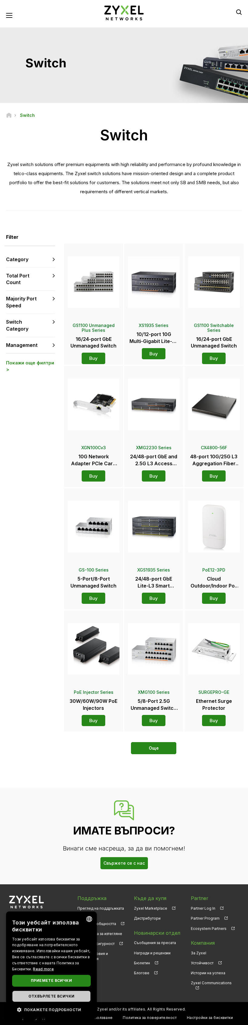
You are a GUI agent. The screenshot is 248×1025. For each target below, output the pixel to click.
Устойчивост (202, 963)
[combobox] (89, 919)
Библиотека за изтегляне (99, 933)
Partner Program (205, 918)
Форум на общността (96, 923)
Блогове (141, 973)
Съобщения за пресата (155, 942)
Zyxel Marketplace (150, 908)
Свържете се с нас (124, 863)
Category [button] (17, 259)
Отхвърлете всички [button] (51, 996)
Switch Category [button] (17, 325)
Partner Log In (203, 908)
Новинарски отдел (157, 933)
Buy (93, 358)
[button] (51, 1009)
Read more (43, 969)
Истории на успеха (208, 973)
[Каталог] (9, 115)
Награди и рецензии (152, 953)
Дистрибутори (147, 918)
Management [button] (22, 345)
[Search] (238, 12)
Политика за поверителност (150, 1017)
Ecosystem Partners (209, 928)
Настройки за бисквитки (210, 1017)
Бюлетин (142, 963)
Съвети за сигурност (96, 943)
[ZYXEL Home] (124, 12)
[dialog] (51, 965)
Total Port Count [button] (17, 279)
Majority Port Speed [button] (21, 302)
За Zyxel (198, 953)
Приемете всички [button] (51, 980)
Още (154, 748)
